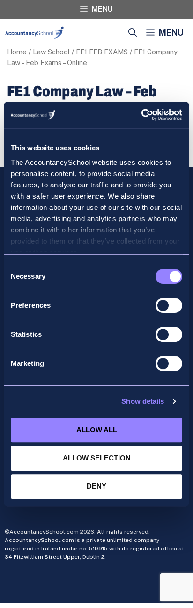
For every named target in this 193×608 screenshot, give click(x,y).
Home (17, 52)
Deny (96, 486)
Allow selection (97, 458)
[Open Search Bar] (132, 33)
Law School (51, 52)
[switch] (169, 305)
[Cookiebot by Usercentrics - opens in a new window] (141, 115)
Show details (142, 401)
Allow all (96, 430)
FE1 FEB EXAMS (102, 52)
